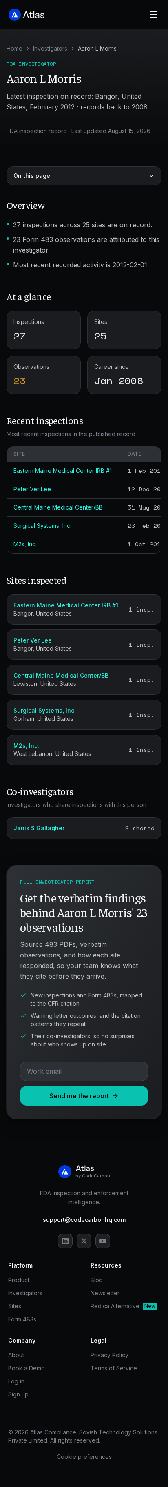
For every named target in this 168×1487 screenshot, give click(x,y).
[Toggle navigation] (153, 15)
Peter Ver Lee (32, 488)
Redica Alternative (123, 1306)
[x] (84, 1241)
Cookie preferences (84, 1456)
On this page (31, 175)
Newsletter (105, 1293)
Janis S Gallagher (38, 827)
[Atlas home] (27, 15)
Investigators (50, 48)
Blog (97, 1279)
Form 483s (22, 1319)
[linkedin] (65, 1241)
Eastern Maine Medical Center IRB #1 (62, 470)
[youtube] (102, 1241)
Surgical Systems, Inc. (42, 525)
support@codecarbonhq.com (84, 1219)
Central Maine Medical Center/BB (58, 507)
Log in (16, 1381)
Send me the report (79, 1096)
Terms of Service (114, 1368)
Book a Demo (26, 1368)
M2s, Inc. (25, 544)
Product (18, 1279)
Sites (14, 1306)
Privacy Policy (109, 1355)
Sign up (18, 1394)
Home (14, 48)
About (16, 1355)
